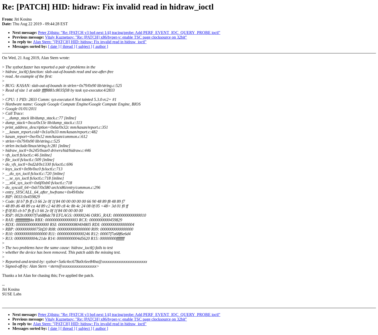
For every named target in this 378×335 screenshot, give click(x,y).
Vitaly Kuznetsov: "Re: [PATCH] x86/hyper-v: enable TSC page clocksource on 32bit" (116, 37)
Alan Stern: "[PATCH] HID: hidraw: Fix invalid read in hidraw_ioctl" (90, 42)
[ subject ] (84, 46)
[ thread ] (67, 46)
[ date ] (53, 46)
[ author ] (100, 46)
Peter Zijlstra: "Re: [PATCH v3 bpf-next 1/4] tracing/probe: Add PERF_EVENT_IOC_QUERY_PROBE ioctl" (129, 32)
